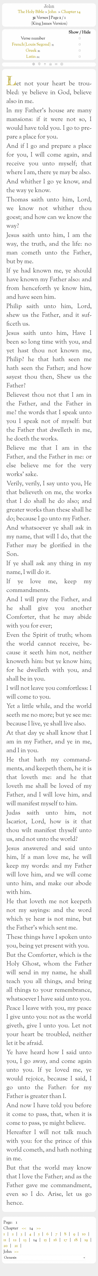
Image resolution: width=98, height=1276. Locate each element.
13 (24, 1240)
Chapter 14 (71, 12)
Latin (31, 57)
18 (76, 1240)
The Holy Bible (31, 12)
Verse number (33, 38)
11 (4, 1240)
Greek (31, 51)
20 (5, 1246)
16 (55, 1240)
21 (16, 1246)
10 (84, 1234)
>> (38, 1228)
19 (86, 1240)
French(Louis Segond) (31, 44)
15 (45, 1240)
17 (65, 1240)
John (52, 12)
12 (14, 1240)
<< (24, 1228)
